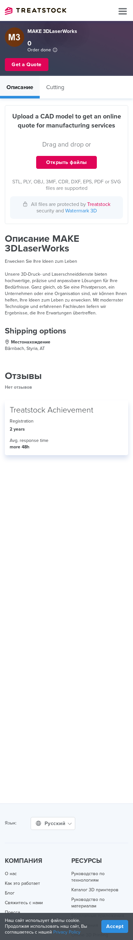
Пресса (12, 912)
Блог (10, 893)
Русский (56, 823)
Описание (19, 87)
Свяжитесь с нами (24, 902)
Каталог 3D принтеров (94, 890)
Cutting (55, 87)
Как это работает (22, 883)
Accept (114, 926)
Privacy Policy (66, 932)
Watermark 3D (81, 211)
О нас (11, 873)
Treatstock (35, 11)
